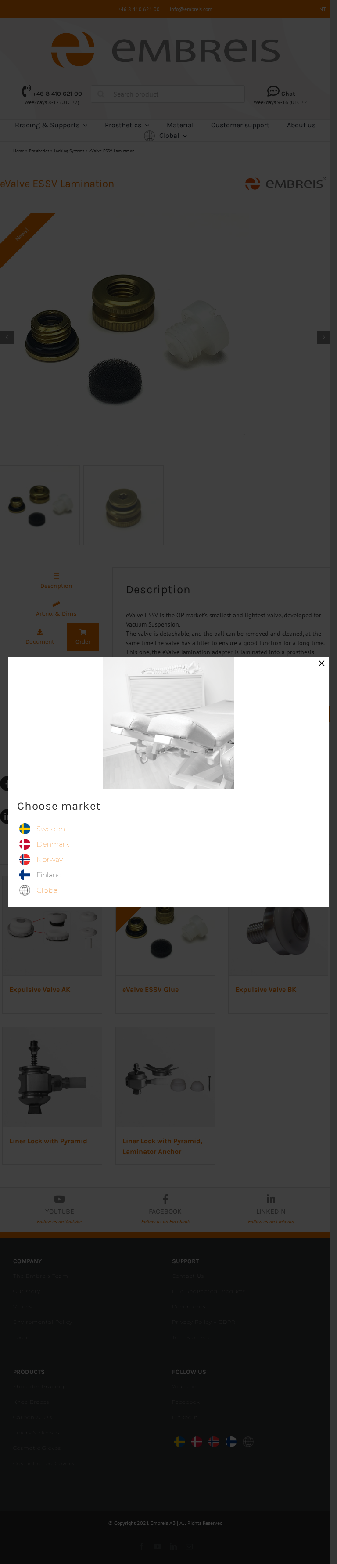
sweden (50, 829)
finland (49, 875)
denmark (52, 844)
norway (49, 859)
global (47, 890)
